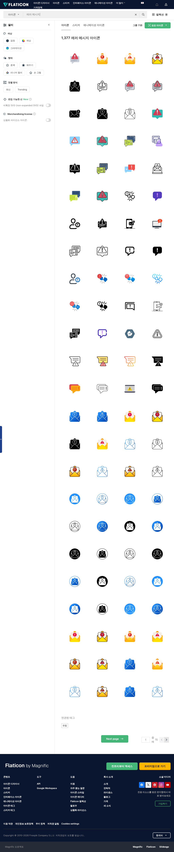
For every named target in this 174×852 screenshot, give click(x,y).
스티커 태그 (9, 810)
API (38, 783)
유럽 (65, 725)
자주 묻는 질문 (77, 788)
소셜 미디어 (165, 776)
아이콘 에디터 (77, 796)
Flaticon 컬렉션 (78, 801)
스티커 (66, 3)
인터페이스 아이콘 (82, 3)
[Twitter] (148, 785)
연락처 (107, 788)
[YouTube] (168, 785)
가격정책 (37, 7)
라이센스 (108, 792)
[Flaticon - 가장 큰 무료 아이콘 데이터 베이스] (15, 4)
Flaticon (150, 846)
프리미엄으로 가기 (155, 766)
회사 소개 (108, 776)
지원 (72, 783)
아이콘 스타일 (77, 792)
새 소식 (107, 805)
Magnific (138, 846)
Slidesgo (164, 846)
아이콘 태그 (9, 805)
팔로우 (73, 805)
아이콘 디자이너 (41, 3)
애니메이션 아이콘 (103, 3)
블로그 (107, 796)
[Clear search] (136, 14)
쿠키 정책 (40, 823)
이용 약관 (8, 823)
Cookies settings (70, 823)
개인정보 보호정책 (24, 823)
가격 (106, 801)
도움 (72, 776)
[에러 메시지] (75, 58)
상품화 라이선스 (78, 810)
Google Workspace (47, 788)
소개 (106, 783)
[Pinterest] (155, 785)
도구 (39, 776)
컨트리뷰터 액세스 (122, 766)
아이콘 (56, 3)
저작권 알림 (53, 823)
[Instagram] (161, 785)
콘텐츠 (6, 776)
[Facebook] (142, 785)
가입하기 (162, 803)
